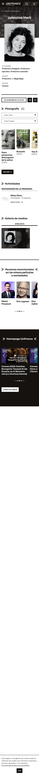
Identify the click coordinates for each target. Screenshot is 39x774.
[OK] (19, 770)
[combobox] (20, 115)
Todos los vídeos (10, 390)
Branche (20, 151)
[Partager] (30, 100)
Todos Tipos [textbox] (8, 115)
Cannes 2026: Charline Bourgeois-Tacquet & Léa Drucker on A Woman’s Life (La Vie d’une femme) (14, 370)
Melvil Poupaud (6, 302)
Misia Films (18, 78)
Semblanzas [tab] (19, 224)
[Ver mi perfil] (34, 4)
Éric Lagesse (22, 301)
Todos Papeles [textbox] (9, 121)
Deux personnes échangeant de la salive (8, 156)
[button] (27, 231)
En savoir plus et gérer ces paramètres (15, 765)
